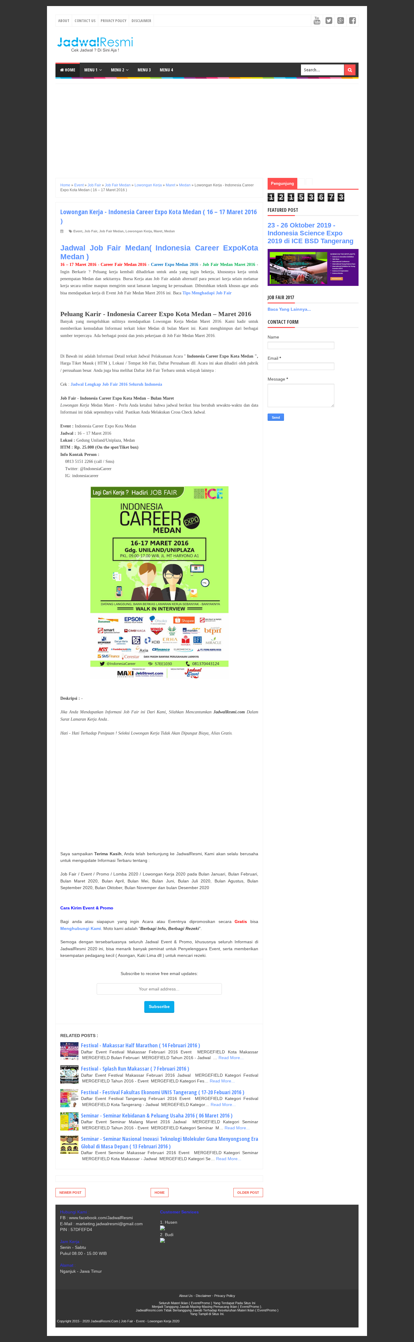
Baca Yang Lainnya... (289, 309)
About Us (186, 1296)
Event (77, 231)
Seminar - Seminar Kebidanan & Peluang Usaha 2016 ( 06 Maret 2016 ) (156, 1115)
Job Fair (90, 231)
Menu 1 (90, 70)
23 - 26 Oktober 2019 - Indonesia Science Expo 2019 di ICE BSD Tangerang (310, 233)
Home (69, 70)
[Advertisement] (207, 126)
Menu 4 (166, 70)
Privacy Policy (113, 20)
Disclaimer (141, 20)
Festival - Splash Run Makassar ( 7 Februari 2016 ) (135, 1068)
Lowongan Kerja (138, 231)
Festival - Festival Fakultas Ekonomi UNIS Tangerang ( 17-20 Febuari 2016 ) (162, 1092)
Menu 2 (117, 70)
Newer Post (70, 1192)
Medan (169, 231)
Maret (158, 231)
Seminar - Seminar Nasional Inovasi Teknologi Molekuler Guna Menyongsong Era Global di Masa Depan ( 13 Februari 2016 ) (169, 1142)
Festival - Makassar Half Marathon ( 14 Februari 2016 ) (140, 1045)
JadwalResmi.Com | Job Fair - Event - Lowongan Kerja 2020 (135, 1321)
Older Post (248, 1192)
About (63, 20)
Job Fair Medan (111, 231)
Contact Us (85, 20)
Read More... (231, 1057)
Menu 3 (144, 70)
